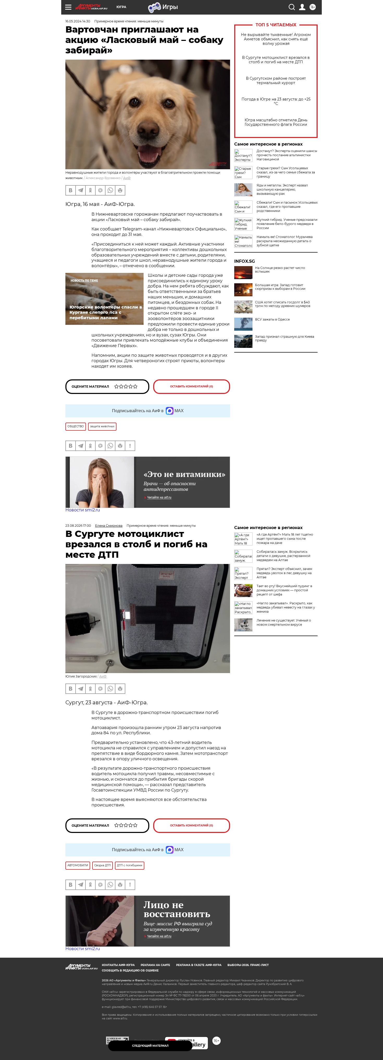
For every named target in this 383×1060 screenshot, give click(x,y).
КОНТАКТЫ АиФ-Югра (118, 965)
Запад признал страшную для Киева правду (284, 338)
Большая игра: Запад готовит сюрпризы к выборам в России (280, 287)
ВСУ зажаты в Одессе (272, 319)
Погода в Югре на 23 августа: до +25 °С (276, 101)
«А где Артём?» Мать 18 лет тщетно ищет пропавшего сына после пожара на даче (285, 538)
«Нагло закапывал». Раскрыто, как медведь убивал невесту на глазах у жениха (286, 607)
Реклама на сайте (155, 965)
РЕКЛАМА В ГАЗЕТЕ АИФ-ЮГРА (198, 965)
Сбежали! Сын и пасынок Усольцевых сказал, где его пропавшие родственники (287, 206)
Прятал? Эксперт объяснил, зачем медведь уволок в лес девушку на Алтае (284, 573)
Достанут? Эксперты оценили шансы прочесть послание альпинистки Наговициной (287, 155)
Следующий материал (150, 1046)
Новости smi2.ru (82, 509)
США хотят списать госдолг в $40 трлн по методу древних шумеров (282, 304)
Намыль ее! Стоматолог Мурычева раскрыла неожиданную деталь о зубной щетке (285, 241)
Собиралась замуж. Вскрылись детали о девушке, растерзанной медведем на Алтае (283, 556)
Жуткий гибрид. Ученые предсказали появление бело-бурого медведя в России (287, 224)
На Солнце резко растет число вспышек (280, 269)
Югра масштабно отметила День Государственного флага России (276, 122)
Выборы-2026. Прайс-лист (248, 965)
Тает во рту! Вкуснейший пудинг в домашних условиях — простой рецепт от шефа (284, 590)
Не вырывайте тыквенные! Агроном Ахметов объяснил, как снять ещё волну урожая (276, 39)
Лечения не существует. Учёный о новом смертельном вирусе (284, 622)
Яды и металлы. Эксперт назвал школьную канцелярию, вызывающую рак (282, 189)
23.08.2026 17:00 (78, 526)
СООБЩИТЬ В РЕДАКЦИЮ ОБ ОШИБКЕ (130, 970)
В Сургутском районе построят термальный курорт (276, 80)
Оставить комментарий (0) (191, 386)
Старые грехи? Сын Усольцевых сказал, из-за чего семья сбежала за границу (286, 172)
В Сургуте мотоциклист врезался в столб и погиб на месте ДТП (276, 59)
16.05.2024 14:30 (77, 21)
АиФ (127, 178)
